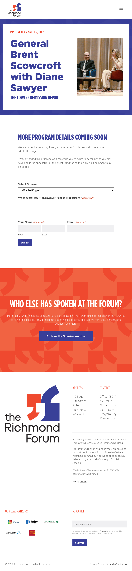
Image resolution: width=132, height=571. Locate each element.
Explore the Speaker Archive (66, 336)
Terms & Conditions (116, 564)
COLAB (83, 481)
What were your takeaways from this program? (56, 197)
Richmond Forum (15, 10)
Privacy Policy (105, 531)
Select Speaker (28, 184)
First (20, 235)
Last (44, 235)
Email (76, 222)
